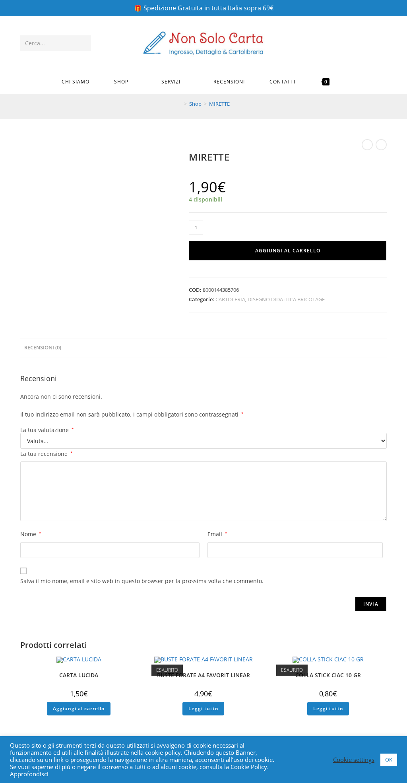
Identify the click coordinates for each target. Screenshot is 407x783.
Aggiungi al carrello (287, 250)
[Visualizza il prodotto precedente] (367, 144)
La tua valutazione (47, 430)
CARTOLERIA (230, 299)
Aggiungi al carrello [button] (79, 708)
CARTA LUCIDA (78, 675)
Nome (30, 534)
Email (217, 534)
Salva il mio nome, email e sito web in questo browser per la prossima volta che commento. (142, 581)
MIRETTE (219, 103)
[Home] (180, 103)
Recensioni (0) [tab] (42, 347)
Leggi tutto (203, 708)
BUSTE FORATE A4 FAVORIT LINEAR (203, 675)
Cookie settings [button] (353, 759)
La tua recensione (46, 453)
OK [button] (388, 759)
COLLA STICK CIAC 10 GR (328, 675)
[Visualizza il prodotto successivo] (381, 144)
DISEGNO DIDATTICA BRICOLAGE (286, 299)
